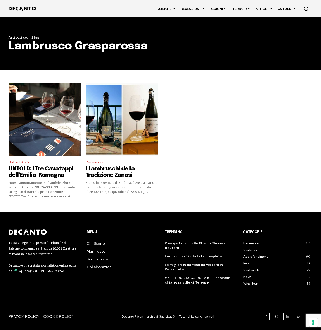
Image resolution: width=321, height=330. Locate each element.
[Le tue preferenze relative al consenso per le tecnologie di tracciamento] (313, 322)
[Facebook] (266, 316)
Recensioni (94, 162)
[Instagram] (276, 316)
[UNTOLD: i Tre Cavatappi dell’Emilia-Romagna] (45, 119)
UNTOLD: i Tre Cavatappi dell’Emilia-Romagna (41, 172)
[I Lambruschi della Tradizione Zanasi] (122, 119)
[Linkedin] (287, 316)
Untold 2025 (19, 162)
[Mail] (298, 316)
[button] (306, 8)
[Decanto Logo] (43, 232)
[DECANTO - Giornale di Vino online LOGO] (23, 9)
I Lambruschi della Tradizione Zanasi (110, 172)
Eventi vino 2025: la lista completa (193, 256)
